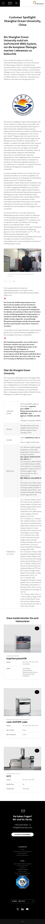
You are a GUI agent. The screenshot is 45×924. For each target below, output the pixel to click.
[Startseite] (38, 3)
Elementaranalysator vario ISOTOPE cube (31, 412)
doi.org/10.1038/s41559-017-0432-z (30, 458)
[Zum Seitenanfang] (22, 921)
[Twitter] (18, 909)
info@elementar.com (22, 827)
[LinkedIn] (22, 909)
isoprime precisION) (28, 407)
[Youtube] (27, 909)
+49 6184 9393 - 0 (22, 824)
